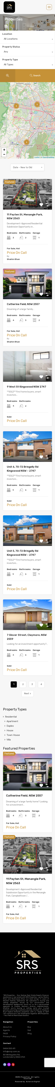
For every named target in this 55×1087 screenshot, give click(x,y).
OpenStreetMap (48, 157)
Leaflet (36, 157)
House (10, 730)
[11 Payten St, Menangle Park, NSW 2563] (19, 146)
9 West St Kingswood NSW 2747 (26, 386)
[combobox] (27, 39)
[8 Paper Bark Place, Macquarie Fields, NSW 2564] (36, 130)
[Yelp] (13, 1064)
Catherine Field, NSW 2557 (23, 304)
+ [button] (4, 150)
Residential (11, 716)
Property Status (11, 47)
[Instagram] (9, 1064)
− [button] (4, 154)
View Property (27, 203)
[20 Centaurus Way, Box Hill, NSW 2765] (37, 85)
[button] (49, 7)
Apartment (12, 721)
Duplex (10, 726)
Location (7, 34)
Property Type (10, 59)
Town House (13, 735)
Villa (9, 739)
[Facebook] (4, 1064)
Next (26, 693)
